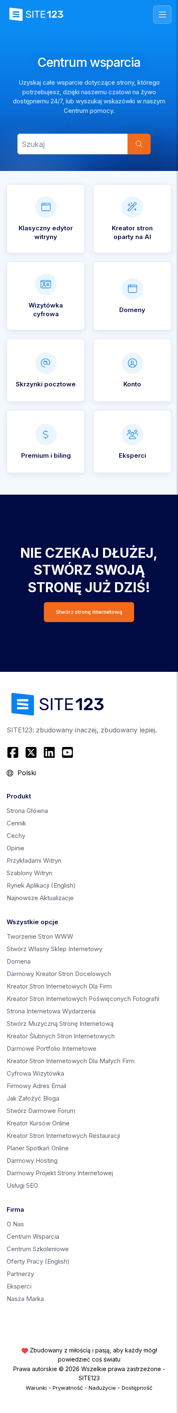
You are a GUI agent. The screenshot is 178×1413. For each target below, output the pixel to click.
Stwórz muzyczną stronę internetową (60, 1023)
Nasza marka (25, 1299)
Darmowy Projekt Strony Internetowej (60, 1173)
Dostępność (137, 1387)
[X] (31, 752)
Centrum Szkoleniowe (38, 1249)
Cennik (16, 823)
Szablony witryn (29, 873)
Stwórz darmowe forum (41, 1111)
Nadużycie (102, 1387)
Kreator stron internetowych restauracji (63, 1136)
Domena (19, 961)
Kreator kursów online (38, 1123)
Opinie (15, 848)
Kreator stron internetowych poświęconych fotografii (83, 999)
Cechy (16, 836)
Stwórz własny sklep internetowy (54, 949)
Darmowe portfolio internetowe (51, 1048)
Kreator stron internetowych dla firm (59, 986)
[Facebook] (14, 752)
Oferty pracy (38, 1261)
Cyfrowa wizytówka (35, 1073)
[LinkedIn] (49, 752)
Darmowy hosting (32, 1160)
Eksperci (19, 1286)
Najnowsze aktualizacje (40, 898)
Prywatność (68, 1387)
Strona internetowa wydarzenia (51, 1011)
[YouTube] (67, 752)
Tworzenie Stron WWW (40, 936)
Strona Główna (27, 811)
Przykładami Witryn (34, 860)
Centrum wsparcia (33, 1236)
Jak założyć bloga (33, 1098)
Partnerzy (20, 1274)
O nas (15, 1224)
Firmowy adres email (36, 1086)
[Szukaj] (139, 144)
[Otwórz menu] (162, 14)
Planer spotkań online (38, 1148)
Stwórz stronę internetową (89, 612)
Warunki (36, 1387)
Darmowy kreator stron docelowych (59, 974)
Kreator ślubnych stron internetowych (61, 1036)
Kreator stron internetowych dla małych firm (71, 1061)
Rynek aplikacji (41, 885)
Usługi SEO (22, 1185)
